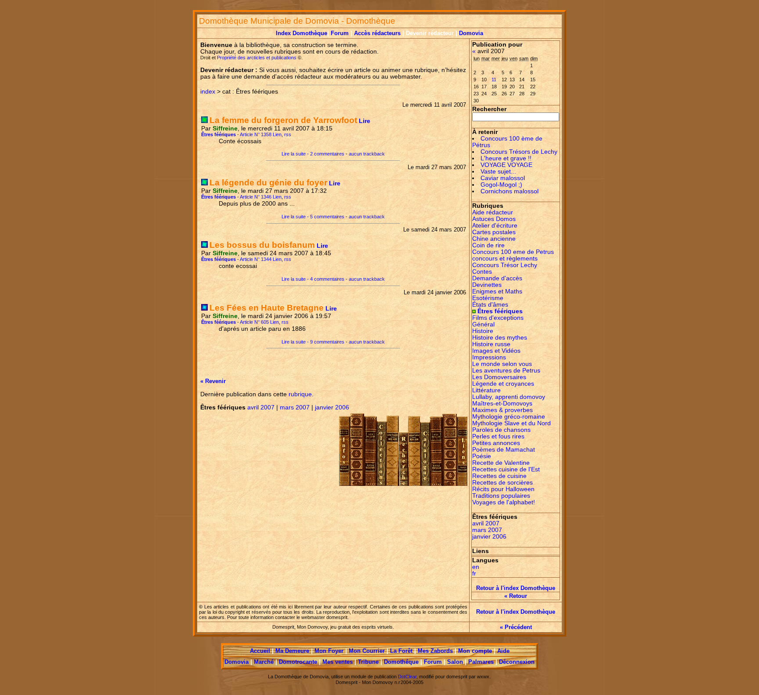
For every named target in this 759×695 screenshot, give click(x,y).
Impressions (489, 357)
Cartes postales (494, 232)
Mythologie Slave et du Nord (511, 423)
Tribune (368, 662)
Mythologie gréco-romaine (508, 416)
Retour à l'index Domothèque (515, 588)
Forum (340, 33)
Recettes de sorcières (502, 482)
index (207, 91)
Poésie (481, 456)
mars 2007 (295, 407)
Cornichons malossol (510, 191)
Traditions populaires (501, 495)
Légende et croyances (503, 383)
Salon (455, 662)
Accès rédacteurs (378, 33)
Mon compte (475, 651)
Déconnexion (517, 662)
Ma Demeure (292, 651)
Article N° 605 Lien (259, 322)
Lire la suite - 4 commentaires (313, 279)
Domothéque (401, 662)
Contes (482, 271)
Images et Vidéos (496, 351)
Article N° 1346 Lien (261, 196)
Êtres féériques (500, 311)
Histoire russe (491, 344)
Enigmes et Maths (497, 291)
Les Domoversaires (499, 377)
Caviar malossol (503, 178)
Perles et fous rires (498, 436)
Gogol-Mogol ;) (501, 184)
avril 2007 (261, 407)
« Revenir (213, 381)
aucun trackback (367, 153)
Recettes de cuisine (499, 476)
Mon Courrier (367, 651)
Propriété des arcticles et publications (257, 57)
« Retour (515, 596)
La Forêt (401, 651)
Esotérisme (487, 298)
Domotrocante (298, 662)
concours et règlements (505, 258)
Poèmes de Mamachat (503, 449)
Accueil (260, 651)
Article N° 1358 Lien (261, 134)
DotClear (407, 676)
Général (483, 324)
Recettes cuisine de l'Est (506, 469)
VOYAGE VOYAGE (506, 165)
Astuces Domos (494, 219)
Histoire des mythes (499, 337)
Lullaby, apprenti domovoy (508, 397)
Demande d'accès (497, 278)
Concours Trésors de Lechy (519, 151)
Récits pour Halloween (503, 489)
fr (474, 573)
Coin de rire (488, 245)
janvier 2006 (332, 407)
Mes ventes (337, 662)
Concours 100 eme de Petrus (513, 252)
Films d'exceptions (498, 318)
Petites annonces (496, 443)
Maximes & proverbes (502, 410)
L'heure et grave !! (506, 158)
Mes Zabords (435, 651)
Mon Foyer (328, 651)
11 (494, 79)
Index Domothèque (301, 33)
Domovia (471, 33)
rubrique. (300, 394)
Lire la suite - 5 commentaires (313, 216)
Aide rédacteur (492, 212)
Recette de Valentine (501, 463)
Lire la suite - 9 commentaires (313, 341)
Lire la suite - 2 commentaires (313, 153)
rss (287, 134)
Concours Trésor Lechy (504, 265)
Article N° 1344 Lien (261, 259)
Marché (264, 662)
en (475, 567)
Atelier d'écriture (494, 225)
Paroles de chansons (501, 430)
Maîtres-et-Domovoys (502, 403)
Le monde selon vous (502, 364)
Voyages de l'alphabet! (503, 502)
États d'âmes (490, 304)
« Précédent (516, 627)
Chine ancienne (494, 238)
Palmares (481, 662)
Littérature (486, 390)
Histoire (482, 331)
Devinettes (487, 285)
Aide (503, 651)
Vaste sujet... (498, 171)
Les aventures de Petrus (506, 370)
